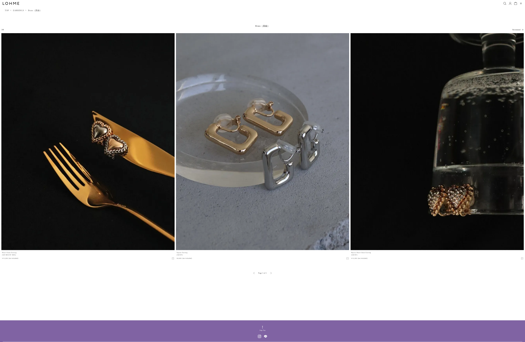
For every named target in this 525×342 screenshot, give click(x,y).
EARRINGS (18, 10)
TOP (7, 10)
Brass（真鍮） (35, 10)
